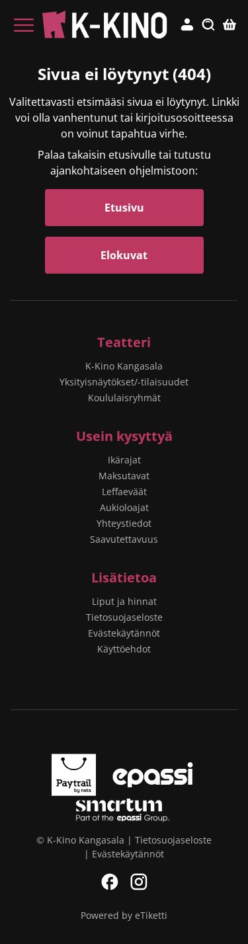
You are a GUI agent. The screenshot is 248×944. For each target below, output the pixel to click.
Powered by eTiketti (124, 915)
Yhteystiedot (124, 523)
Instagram (138, 881)
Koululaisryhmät (124, 397)
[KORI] (229, 25)
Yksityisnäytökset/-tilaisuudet (124, 381)
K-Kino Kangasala (124, 366)
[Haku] (208, 25)
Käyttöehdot (124, 649)
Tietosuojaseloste (124, 617)
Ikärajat (124, 459)
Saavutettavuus (124, 539)
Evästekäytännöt (124, 633)
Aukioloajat (124, 507)
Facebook (109, 881)
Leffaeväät (124, 491)
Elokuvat (124, 255)
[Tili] (187, 25)
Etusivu (124, 207)
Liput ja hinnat (124, 601)
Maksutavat (124, 475)
